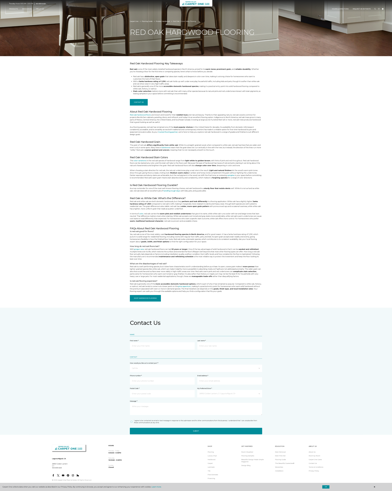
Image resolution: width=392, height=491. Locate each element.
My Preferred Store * (204, 388)
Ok (326, 487)
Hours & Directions (340, 9)
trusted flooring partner (168, 132)
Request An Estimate (362, 9)
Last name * (201, 340)
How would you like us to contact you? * (144, 363)
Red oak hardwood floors (140, 115)
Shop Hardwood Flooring (145, 298)
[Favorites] (379, 9)
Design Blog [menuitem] (245, 465)
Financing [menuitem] (211, 478)
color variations (140, 161)
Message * (133, 401)
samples (230, 175)
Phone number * (136, 375)
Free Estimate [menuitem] (213, 475)
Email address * (202, 375)
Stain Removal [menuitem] (280, 452)
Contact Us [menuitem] (313, 463)
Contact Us (139, 102)
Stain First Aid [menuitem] (280, 456)
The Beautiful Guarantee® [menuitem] (284, 463)
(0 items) (382, 9)
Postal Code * (134, 388)
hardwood (165, 148)
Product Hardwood (163, 21)
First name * (134, 340)
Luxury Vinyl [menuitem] (212, 456)
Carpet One (134, 21)
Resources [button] (27, 9)
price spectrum (184, 286)
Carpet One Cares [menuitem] (315, 459)
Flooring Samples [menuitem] (247, 456)
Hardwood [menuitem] (211, 459)
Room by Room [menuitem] (314, 456)
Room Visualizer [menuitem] (247, 452)
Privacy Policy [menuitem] (314, 471)
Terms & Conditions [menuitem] (316, 467)
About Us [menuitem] (312, 452)
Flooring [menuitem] (211, 452)
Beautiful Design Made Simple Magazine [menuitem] (252, 461)
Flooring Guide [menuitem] (280, 459)
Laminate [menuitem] (211, 467)
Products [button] (13, 9)
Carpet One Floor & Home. (67, 480)
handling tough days (171, 191)
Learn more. (156, 487)
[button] (375, 9)
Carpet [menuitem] (210, 463)
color (141, 214)
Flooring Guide (147, 21)
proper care (139, 249)
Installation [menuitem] (279, 471)
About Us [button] (40, 9)
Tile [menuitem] (209, 471)
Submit (196, 431)
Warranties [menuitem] (279, 467)
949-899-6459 (41, 4)
